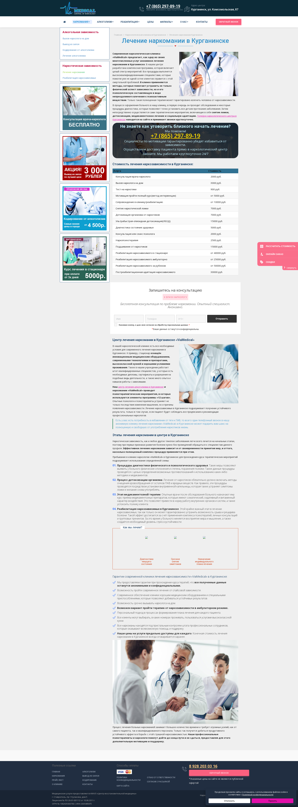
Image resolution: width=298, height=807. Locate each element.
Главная (56, 771)
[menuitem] (65, 22)
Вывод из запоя (71, 44)
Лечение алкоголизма (74, 55)
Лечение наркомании (74, 72)
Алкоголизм (88, 771)
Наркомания (58, 776)
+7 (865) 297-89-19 (163, 6)
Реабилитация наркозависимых (79, 77)
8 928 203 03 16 (203, 766)
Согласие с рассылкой (158, 781)
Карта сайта (123, 785)
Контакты (87, 784)
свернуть (291, 267)
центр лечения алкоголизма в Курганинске (141, 386)
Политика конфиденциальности (128, 778)
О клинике (57, 784)
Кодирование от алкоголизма (78, 49)
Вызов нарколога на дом (76, 38)
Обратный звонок (228, 22)
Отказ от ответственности (161, 777)
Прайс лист (57, 780)
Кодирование (89, 780)
